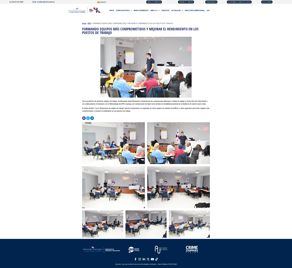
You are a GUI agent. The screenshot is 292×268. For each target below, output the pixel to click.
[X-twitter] (148, 259)
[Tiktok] (156, 259)
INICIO (112, 10)
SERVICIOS (165, 10)
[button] (84, 118)
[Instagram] (139, 259)
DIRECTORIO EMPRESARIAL (195, 10)
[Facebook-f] (135, 259)
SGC (208, 10)
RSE (89, 23)
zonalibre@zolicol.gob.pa (46, 2)
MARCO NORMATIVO (141, 10)
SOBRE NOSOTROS (123, 10)
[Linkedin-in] (144, 259)
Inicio (84, 23)
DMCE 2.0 (153, 10)
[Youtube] (152, 259)
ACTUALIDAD (176, 10)
